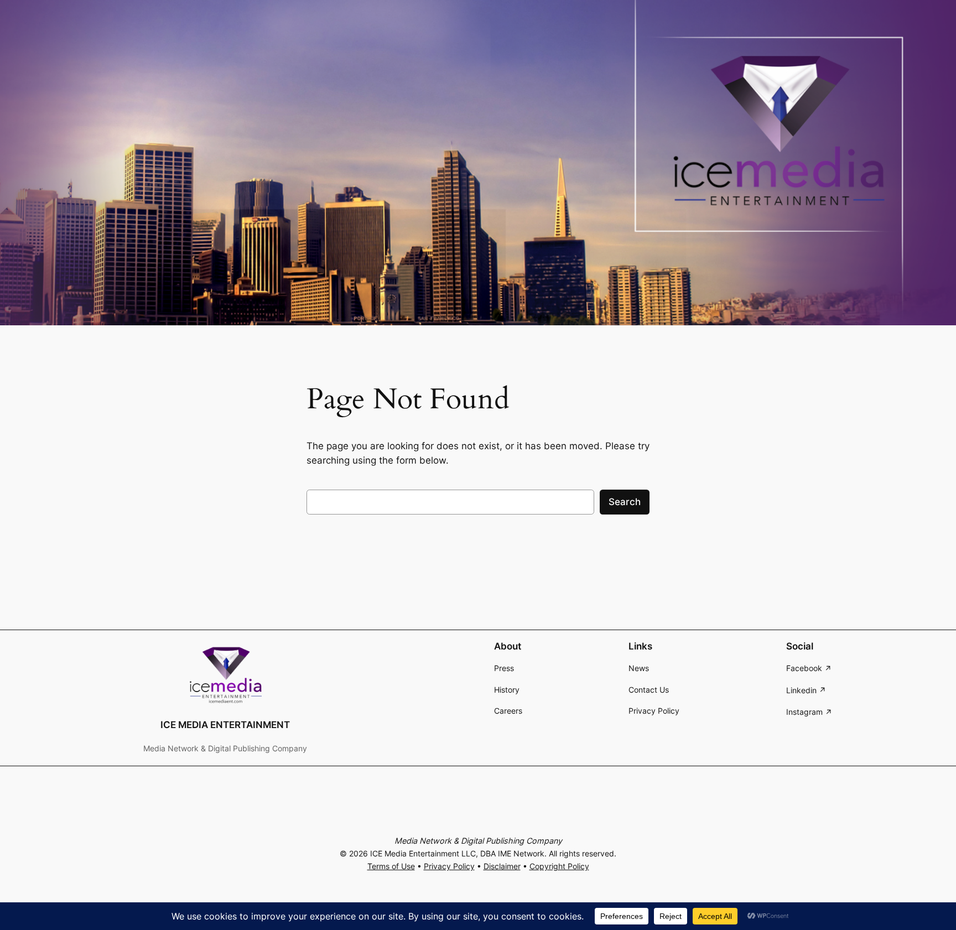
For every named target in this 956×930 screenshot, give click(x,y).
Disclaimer (502, 866)
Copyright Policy (559, 866)
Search (625, 501)
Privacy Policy (449, 866)
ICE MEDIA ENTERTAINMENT (225, 724)
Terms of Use (391, 866)
